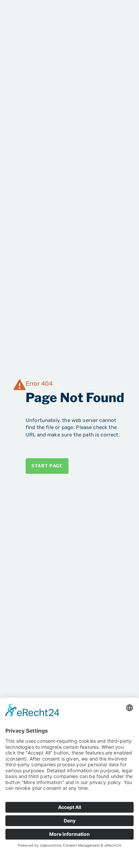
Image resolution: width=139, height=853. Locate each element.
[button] (119, 16)
